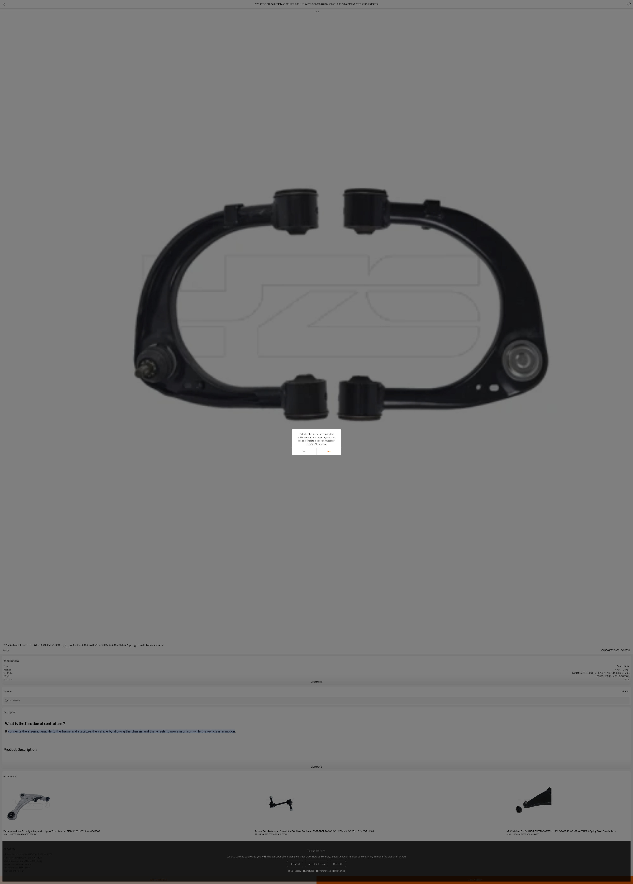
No (304, 451)
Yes (329, 451)
